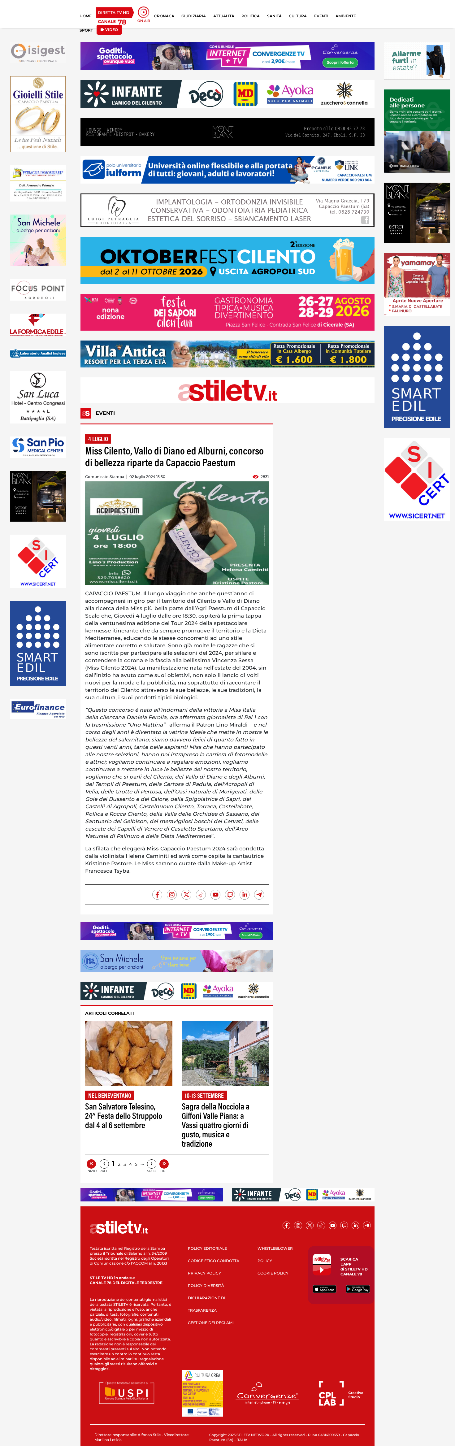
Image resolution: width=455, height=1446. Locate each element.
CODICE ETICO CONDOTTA (213, 1260)
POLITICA (250, 16)
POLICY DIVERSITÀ (206, 1285)
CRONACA (164, 16)
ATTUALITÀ (223, 16)
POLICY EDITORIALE (207, 1248)
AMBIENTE (346, 16)
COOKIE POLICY (273, 1273)
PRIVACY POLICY (204, 1273)
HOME (86, 16)
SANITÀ (274, 16)
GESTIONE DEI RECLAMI (211, 1322)
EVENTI (321, 16)
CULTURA (298, 16)
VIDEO (111, 29)
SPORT (86, 30)
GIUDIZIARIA (193, 16)
